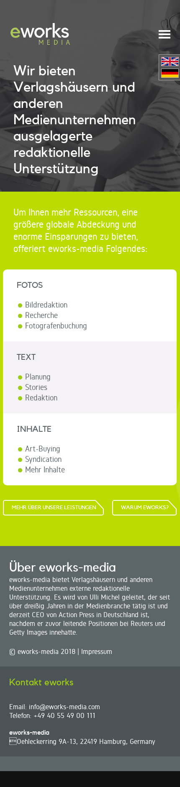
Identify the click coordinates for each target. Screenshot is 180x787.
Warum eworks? (145, 507)
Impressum (96, 651)
